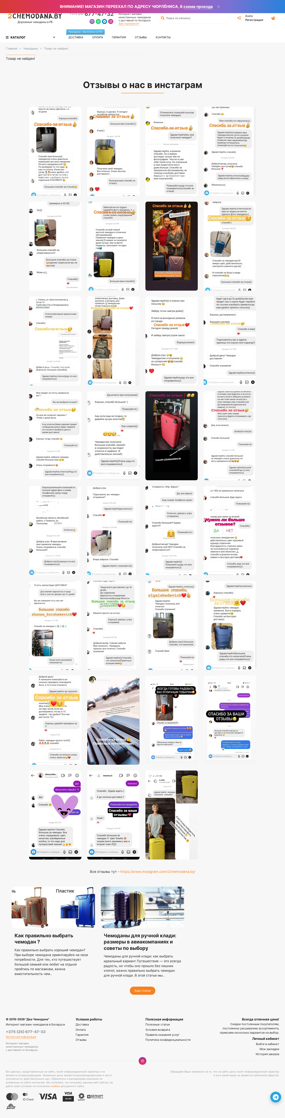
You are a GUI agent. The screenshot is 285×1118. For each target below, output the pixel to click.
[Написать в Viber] (92, 22)
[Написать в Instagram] (111, 22)
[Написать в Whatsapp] (98, 22)
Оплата (97, 37)
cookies (55, 1086)
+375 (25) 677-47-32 (26, 1032)
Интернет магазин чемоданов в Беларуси (35, 1024)
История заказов (267, 1054)
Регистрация (254, 19)
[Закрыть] (218, 7)
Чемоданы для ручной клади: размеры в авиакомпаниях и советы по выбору (140, 942)
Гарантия (119, 37)
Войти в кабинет (267, 1044)
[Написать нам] (275, 1097)
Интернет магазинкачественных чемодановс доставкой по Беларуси (135, 17)
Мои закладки (269, 1049)
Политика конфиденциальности (168, 1040)
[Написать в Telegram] (104, 22)
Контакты (163, 37)
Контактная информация (21, 1036)
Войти (249, 16)
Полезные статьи (157, 1024)
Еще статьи (143, 990)
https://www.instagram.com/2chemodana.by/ (157, 872)
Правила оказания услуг (162, 1035)
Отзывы (141, 37)
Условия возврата (157, 1030)
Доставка (78, 35)
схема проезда (198, 6)
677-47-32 (92, 14)
